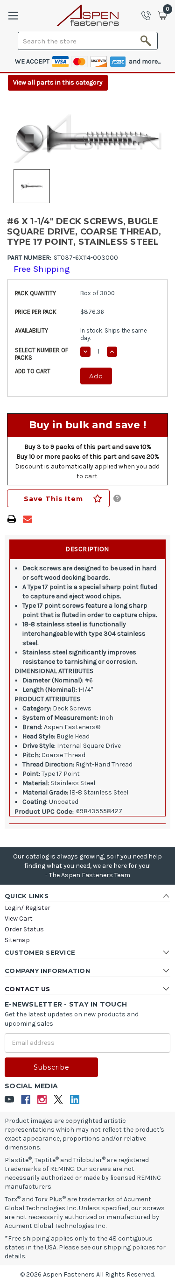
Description (87, 549)
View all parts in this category (58, 82)
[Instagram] (42, 1100)
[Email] (27, 519)
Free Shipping (42, 269)
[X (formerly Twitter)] (58, 1100)
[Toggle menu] (13, 15)
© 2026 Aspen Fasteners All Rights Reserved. (87, 1274)
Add (96, 376)
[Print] (11, 519)
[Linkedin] (75, 1100)
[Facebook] (26, 1100)
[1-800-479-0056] (148, 15)
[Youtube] (9, 1100)
